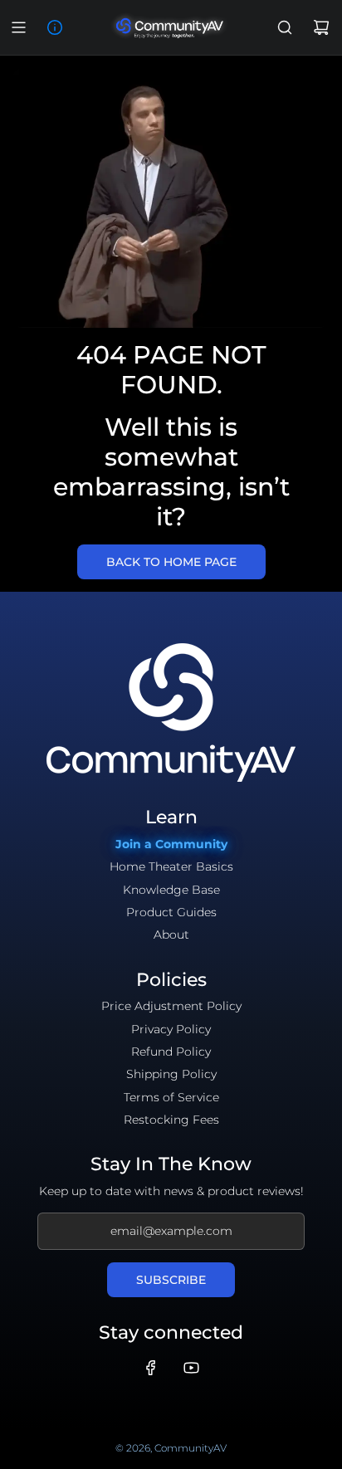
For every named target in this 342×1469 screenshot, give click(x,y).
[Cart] (321, 27)
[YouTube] (191, 1367)
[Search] (284, 27)
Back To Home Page (171, 561)
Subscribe (171, 1279)
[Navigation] (18, 27)
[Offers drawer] (55, 27)
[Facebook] (151, 1367)
